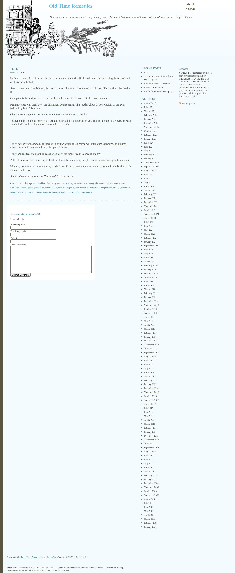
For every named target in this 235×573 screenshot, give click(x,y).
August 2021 (150, 217)
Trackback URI (17, 213)
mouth (65, 187)
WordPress (21, 557)
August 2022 (150, 170)
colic (111, 183)
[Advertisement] (71, 134)
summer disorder (59, 192)
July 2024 (148, 142)
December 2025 (151, 122)
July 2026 (148, 107)
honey (54, 187)
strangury (22, 192)
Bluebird (35, 557)
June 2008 (149, 506)
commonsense (120, 183)
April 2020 (149, 257)
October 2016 (150, 396)
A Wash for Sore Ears (153, 87)
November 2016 (151, 392)
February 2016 (151, 427)
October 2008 (150, 491)
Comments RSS (33, 213)
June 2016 (149, 411)
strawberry (31, 192)
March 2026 (149, 111)
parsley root (74, 187)
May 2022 (149, 182)
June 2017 (149, 364)
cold (107, 183)
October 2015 (150, 443)
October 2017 (150, 348)
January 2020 (150, 269)
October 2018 (150, 309)
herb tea (48, 187)
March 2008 (149, 518)
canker (85, 183)
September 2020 (151, 245)
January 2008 (150, 526)
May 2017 (149, 368)
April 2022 (149, 186)
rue (114, 187)
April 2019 (149, 285)
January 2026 (150, 118)
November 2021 (151, 206)
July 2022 (148, 174)
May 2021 (149, 229)
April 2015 (149, 467)
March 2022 (149, 190)
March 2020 (149, 261)
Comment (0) (86, 192)
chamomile (99, 183)
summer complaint (43, 192)
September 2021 (151, 213)
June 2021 (149, 225)
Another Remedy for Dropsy (157, 83)
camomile (78, 183)
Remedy (23, 183)
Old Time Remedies (70, 5)
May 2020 (149, 253)
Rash (146, 72)
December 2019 (151, 273)
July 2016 (148, 407)
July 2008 (148, 502)
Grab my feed (188, 103)
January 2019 (150, 297)
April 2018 (149, 324)
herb (42, 187)
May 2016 (149, 415)
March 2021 (149, 233)
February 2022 (151, 194)
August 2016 (150, 404)
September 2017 (151, 352)
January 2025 (150, 138)
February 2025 (151, 134)
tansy (69, 192)
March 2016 (149, 423)
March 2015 (149, 471)
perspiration (95, 187)
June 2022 (149, 178)
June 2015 (149, 459)
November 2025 (151, 126)
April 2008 (149, 514)
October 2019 (150, 277)
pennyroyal (84, 187)
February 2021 (151, 237)
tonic (77, 192)
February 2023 (151, 154)
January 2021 (150, 241)
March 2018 (149, 328)
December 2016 (151, 388)
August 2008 (150, 499)
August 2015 (150, 451)
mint (60, 187)
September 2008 (151, 495)
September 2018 (151, 312)
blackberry (42, 183)
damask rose (15, 187)
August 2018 (150, 316)
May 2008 (149, 510)
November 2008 (151, 487)
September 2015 (151, 447)
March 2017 (149, 376)
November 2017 (151, 344)
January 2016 (150, 431)
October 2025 (150, 130)
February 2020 (151, 265)
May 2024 (149, 150)
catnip (91, 183)
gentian (36, 187)
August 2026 (150, 103)
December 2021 (151, 202)
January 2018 (150, 336)
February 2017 (151, 380)
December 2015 (151, 435)
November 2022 (151, 162)
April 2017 (149, 372)
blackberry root (53, 183)
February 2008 (151, 522)
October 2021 (150, 210)
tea (73, 192)
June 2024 (149, 146)
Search (190, 8)
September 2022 (151, 166)
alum (35, 183)
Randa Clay (51, 557)
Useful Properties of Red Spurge (159, 91)
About (190, 4)
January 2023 (150, 158)
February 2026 (151, 115)
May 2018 (149, 320)
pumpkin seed (106, 187)
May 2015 (149, 463)
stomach (13, 192)
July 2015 (148, 455)
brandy (70, 183)
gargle (30, 187)
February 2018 (151, 332)
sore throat (125, 187)
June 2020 (149, 249)
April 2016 (149, 419)
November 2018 (151, 305)
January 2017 (150, 384)
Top (86, 557)
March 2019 (149, 289)
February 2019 (151, 293)
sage (118, 187)
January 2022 (150, 198)
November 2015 (151, 439)
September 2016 (151, 400)
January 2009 (150, 479)
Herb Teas (18, 68)
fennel (24, 187)
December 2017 (151, 340)
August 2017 (150, 356)
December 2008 (151, 483)
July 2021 (148, 221)
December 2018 (151, 301)
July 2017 (148, 360)
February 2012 (151, 475)
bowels (64, 183)
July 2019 (148, 281)
